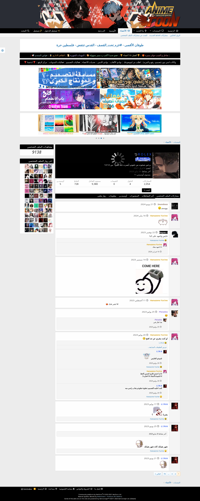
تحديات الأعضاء (88, 62)
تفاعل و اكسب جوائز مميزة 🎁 (154, 55)
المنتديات (157, 30)
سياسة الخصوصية (65, 489)
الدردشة (101, 30)
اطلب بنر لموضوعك (132, 62)
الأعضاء (123, 30)
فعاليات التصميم (72, 62)
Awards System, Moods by (100, 496)
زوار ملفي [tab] (101, 195)
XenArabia (27, 489)
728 (76, 183)
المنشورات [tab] (134, 195)
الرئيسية (171, 30)
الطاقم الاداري (58, 55)
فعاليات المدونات (56, 62)
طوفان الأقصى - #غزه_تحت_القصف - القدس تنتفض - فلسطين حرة (100, 45)
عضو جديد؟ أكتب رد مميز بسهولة (103, 55)
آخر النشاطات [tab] (148, 195)
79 (165, 474)
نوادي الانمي (102, 62)
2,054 (147, 183)
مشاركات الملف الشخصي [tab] (167, 195)
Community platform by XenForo (100, 494)
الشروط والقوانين (83, 489)
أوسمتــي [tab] (123, 195)
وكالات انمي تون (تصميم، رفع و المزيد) (159, 62)
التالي (158, 474)
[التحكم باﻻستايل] (2, 50)
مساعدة (52, 489)
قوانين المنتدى (40, 55)
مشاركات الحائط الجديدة (159, 35)
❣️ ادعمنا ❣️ (30, 62)
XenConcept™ (104, 499)
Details (133, 499)
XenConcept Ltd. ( (124, 499)
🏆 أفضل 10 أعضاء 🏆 (130, 55)
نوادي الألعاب (115, 62)
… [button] (168, 474)
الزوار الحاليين (175, 35)
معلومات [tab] (112, 195)
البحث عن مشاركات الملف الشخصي (134, 35)
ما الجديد (140, 30)
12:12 (107, 164)
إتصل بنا (97, 489)
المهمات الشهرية (77, 55)
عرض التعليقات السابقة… (157, 347)
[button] (150, 30)
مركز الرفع (42, 62)
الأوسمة (112, 30)
